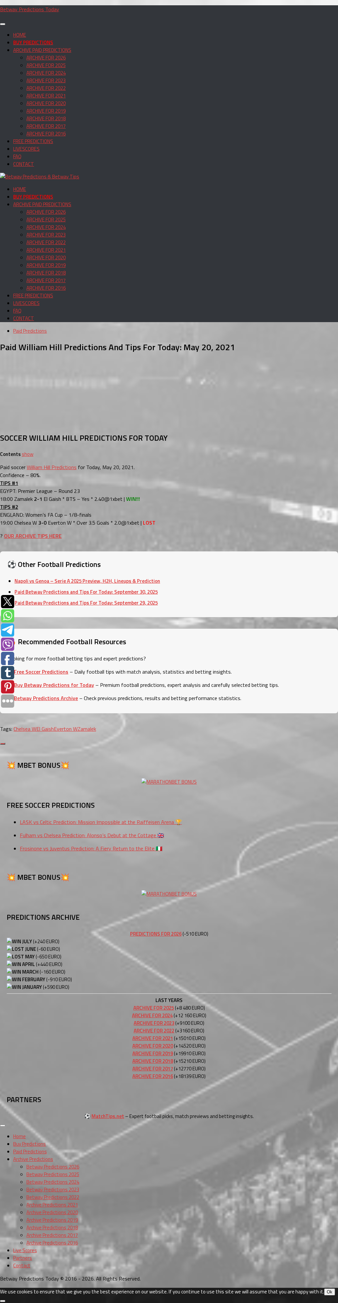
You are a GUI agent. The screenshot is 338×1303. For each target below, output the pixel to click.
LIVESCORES (26, 149)
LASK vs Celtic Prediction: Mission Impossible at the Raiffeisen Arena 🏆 (101, 822)
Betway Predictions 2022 (52, 1197)
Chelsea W (25, 729)
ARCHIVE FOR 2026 (46, 57)
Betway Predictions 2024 (52, 1182)
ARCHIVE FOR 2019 (46, 111)
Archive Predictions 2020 (52, 1212)
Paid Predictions (30, 331)
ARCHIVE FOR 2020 (46, 103)
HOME (19, 35)
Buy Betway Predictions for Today (54, 685)
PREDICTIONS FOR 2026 (156, 934)
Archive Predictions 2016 (52, 1243)
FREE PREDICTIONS (33, 141)
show (27, 454)
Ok (329, 1291)
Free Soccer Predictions (41, 672)
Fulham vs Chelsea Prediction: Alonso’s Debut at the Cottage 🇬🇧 (92, 835)
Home (19, 1136)
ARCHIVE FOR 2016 (46, 133)
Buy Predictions (29, 1144)
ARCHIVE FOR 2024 (46, 73)
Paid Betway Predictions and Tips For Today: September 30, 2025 (86, 592)
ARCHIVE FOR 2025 (46, 65)
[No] (2, 1301)
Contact (21, 1265)
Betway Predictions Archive (46, 698)
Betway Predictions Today (29, 9)
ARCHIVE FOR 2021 (46, 95)
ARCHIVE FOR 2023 (46, 80)
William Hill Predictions (52, 467)
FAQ (17, 156)
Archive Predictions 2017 (52, 1235)
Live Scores (25, 1250)
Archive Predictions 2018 (52, 1227)
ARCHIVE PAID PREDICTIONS (42, 50)
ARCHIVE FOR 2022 (46, 88)
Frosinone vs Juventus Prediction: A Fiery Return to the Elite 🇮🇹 (91, 848)
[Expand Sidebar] (2, 744)
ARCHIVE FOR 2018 (46, 118)
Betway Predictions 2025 (52, 1174)
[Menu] (2, 24)
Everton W (66, 729)
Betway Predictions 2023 (52, 1189)
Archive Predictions (33, 1159)
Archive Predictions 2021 (52, 1205)
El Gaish (45, 729)
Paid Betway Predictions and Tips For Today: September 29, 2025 (86, 603)
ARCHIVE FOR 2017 (46, 126)
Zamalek (87, 729)
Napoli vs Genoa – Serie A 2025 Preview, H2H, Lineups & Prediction (87, 581)
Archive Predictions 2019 (52, 1220)
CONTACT (23, 164)
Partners (22, 1258)
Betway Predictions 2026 (52, 1167)
